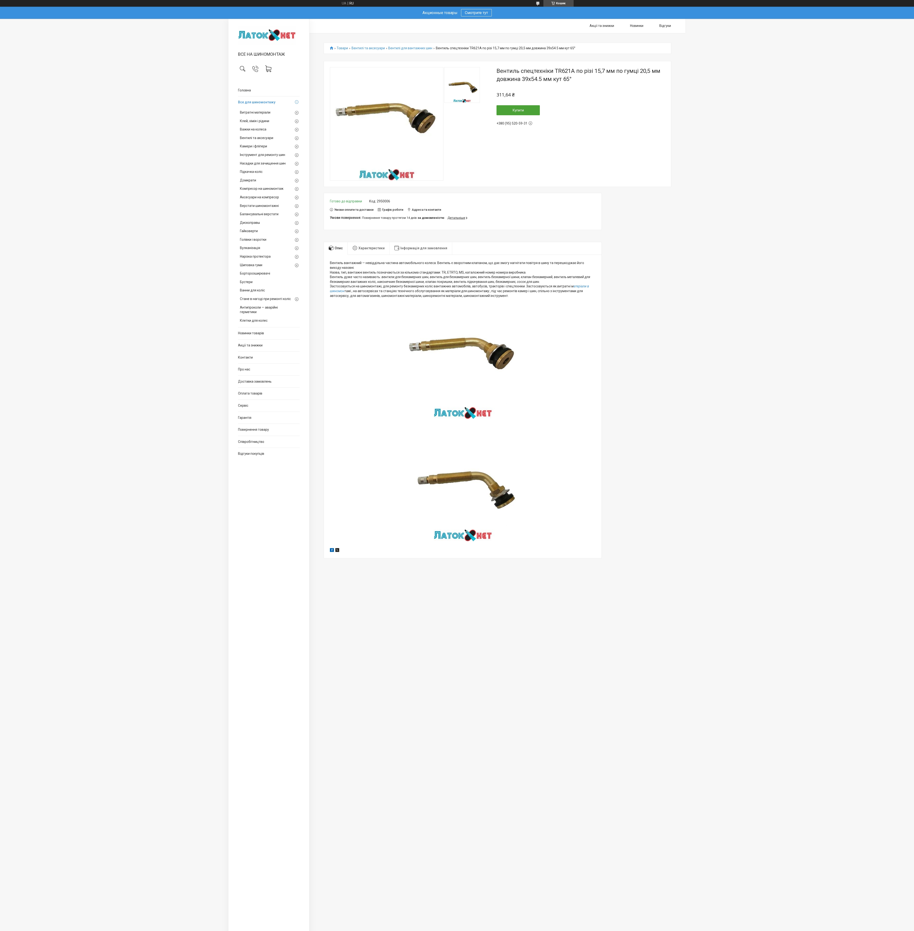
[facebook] (332, 551)
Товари (342, 48)
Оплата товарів (250, 393)
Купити (518, 110)
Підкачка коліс (251, 172)
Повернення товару (253, 429)
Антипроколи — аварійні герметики (259, 309)
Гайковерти (249, 231)
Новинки (636, 26)
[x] (337, 551)
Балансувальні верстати (259, 214)
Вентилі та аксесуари (256, 138)
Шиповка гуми (251, 265)
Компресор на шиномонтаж (261, 188)
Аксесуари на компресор (259, 197)
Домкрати (248, 180)
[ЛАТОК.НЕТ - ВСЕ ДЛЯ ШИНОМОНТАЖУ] (269, 35)
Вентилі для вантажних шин (410, 48)
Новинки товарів (251, 333)
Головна (244, 90)
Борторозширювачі (255, 273)
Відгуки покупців (251, 453)
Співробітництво (251, 442)
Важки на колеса (253, 129)
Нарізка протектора (255, 256)
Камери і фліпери (253, 146)
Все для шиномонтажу (256, 102)
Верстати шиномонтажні (259, 206)
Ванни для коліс (252, 290)
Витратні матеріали (255, 112)
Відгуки (665, 26)
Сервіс (243, 405)
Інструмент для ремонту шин (262, 155)
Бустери (246, 282)
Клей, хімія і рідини (254, 121)
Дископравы (250, 223)
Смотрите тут (476, 12)
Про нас (244, 369)
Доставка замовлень (255, 381)
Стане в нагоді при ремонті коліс (265, 299)
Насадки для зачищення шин (263, 163)
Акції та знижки (250, 345)
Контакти (245, 357)
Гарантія (244, 418)
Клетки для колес (254, 320)
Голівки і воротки (253, 239)
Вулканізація (250, 248)
